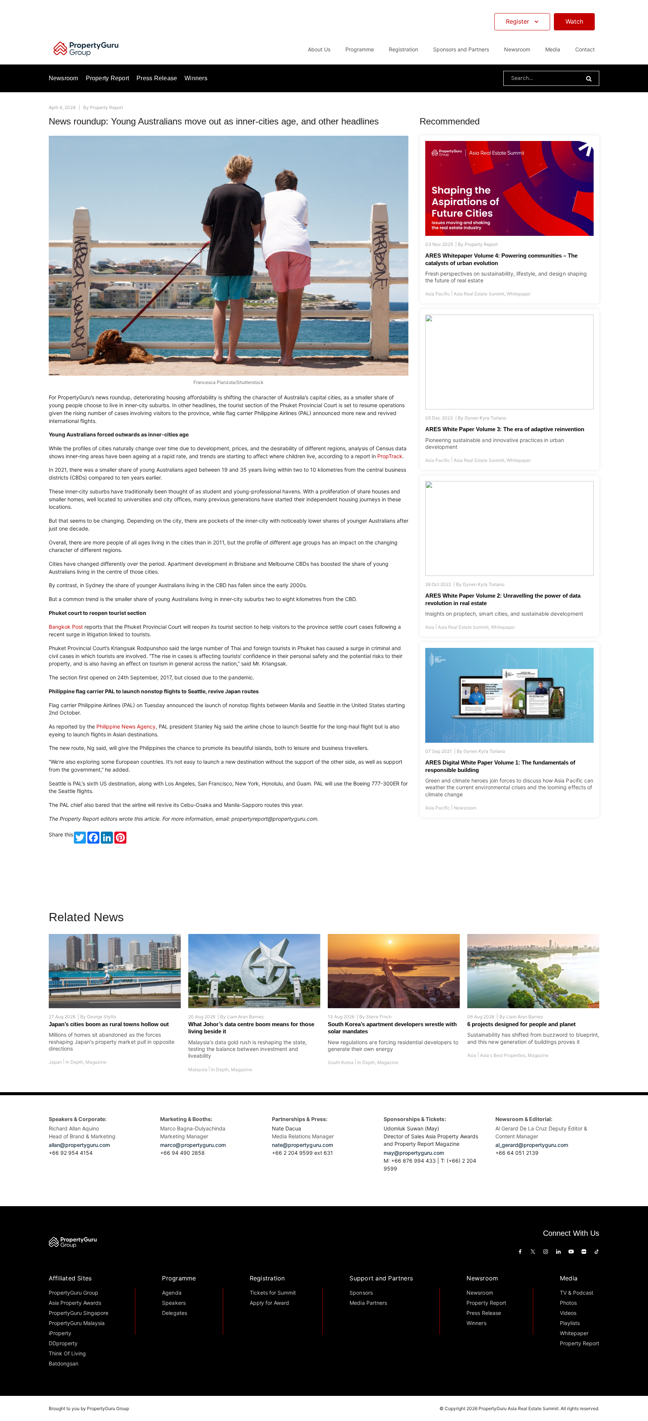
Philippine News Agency (126, 726)
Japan (55, 1062)
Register (517, 21)
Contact (585, 49)
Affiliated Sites (70, 1278)
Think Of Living (67, 1353)
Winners (195, 78)
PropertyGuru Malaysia (77, 1323)
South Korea (341, 1062)
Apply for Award (269, 1303)
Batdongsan (63, 1363)
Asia (429, 627)
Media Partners (368, 1303)
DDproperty (63, 1343)
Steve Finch (378, 1016)
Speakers (173, 1303)
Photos (568, 1303)
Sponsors (361, 1292)
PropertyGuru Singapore (79, 1313)
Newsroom (517, 49)
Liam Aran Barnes (245, 1016)
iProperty (60, 1333)
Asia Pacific (437, 294)
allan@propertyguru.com (79, 1145)
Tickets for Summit (273, 1292)
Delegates (174, 1313)
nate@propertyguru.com (302, 1145)
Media (569, 1278)
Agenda (171, 1292)
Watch (574, 21)
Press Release (156, 78)
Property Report (107, 78)
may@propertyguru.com (414, 1153)
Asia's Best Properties (502, 1055)
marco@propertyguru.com (193, 1145)
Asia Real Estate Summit (479, 294)
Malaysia (197, 1069)
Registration (267, 1278)
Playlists (570, 1323)
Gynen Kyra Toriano (485, 418)
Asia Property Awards (75, 1303)
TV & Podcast (576, 1292)
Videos (568, 1313)
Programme (179, 1278)
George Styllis (101, 1016)
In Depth (74, 1062)
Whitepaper (519, 294)
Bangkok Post (66, 627)
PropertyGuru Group (74, 1292)
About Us (319, 49)
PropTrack (389, 456)
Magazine (96, 1062)
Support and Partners (381, 1278)
